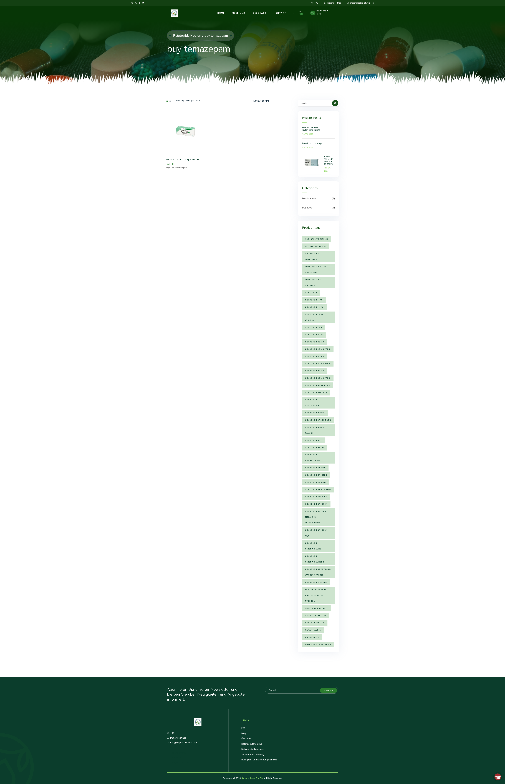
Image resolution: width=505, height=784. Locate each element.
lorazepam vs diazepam (313, 282)
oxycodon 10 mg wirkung (314, 317)
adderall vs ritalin (316, 239)
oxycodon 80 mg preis (317, 378)
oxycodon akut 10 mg (317, 385)
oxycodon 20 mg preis (317, 349)
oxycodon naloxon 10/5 (316, 533)
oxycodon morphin (316, 497)
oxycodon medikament (318, 490)
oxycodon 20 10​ (314, 335)
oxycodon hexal (314, 448)
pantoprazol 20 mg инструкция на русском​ (316, 595)
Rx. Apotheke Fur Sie (252, 778)
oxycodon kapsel (315, 468)
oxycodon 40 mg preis (317, 364)
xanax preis (312, 637)
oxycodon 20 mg (314, 342)
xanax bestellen (314, 623)
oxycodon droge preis (318, 420)
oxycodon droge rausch (315, 430)
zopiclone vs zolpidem (318, 644)
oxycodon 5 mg (314, 300)
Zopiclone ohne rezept (312, 143)
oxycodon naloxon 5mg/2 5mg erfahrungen (316, 517)
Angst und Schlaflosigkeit (176, 168)
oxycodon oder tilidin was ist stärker (318, 572)
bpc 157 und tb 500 (315, 246)
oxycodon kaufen (315, 482)
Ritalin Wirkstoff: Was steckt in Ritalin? (329, 160)
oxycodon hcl (313, 440)
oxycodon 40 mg (314, 356)
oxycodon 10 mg (314, 307)
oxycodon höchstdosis (312, 458)
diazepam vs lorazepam (312, 256)
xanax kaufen (313, 630)
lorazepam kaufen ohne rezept (315, 269)
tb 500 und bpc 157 (315, 615)
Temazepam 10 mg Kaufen (182, 159)
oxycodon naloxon (316, 504)
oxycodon (311, 293)
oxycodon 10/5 (313, 327)
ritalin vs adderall (316, 608)
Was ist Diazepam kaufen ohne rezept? (311, 128)
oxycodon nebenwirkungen (314, 559)
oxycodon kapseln (316, 475)
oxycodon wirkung (316, 582)
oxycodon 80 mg (314, 371)
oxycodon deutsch (316, 393)
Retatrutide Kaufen (187, 36)
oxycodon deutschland (312, 403)
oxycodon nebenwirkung (313, 546)
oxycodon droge (315, 413)
